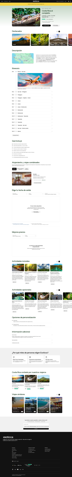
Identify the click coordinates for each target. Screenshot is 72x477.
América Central (46, 8)
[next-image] (38, 17)
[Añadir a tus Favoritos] (38, 9)
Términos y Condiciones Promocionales (17, 455)
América (43, 8)
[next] (59, 31)
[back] (57, 31)
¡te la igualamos (17, 361)
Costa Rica (50, 8)
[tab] (14, 169)
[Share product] (37, 9)
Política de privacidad (33, 426)
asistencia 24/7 (47, 361)
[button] (46, 25)
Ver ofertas (36, 4)
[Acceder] (70, 1)
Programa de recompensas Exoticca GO (17, 454)
